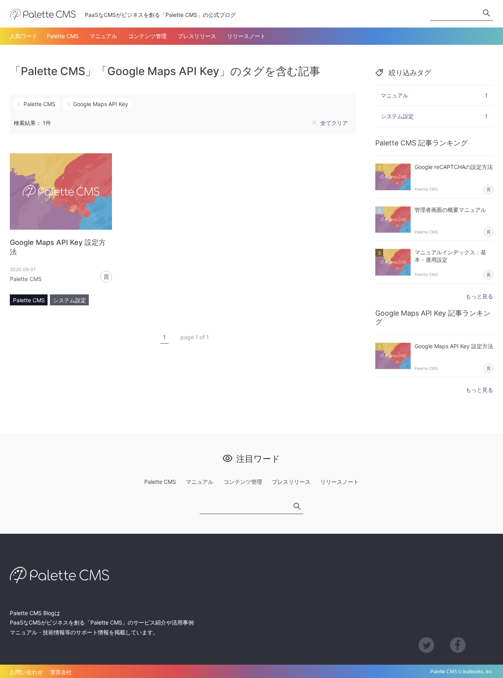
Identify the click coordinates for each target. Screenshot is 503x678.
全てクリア (334, 122)
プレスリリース (197, 36)
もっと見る (479, 296)
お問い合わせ (26, 672)
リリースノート (246, 36)
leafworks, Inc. (478, 671)
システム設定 (69, 300)
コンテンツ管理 (147, 36)
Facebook (458, 645)
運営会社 (61, 672)
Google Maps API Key (100, 104)
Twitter (426, 645)
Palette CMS (63, 36)
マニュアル (103, 36)
